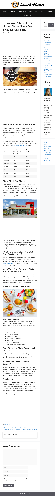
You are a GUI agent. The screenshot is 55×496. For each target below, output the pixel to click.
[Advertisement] (20, 45)
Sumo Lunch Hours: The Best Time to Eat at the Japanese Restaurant (20, 429)
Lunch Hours (12, 11)
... (18, 435)
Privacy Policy (27, 15)
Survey (30, 11)
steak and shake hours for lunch (11, 426)
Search (45, 22)
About (35, 11)
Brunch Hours (47, 146)
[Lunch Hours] (28, 5)
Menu (45, 156)
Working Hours (48, 161)
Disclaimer (49, 11)
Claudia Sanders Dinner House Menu (48, 70)
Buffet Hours (47, 148)
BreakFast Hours (22, 11)
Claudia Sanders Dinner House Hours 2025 (48, 76)
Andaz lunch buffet (8, 263)
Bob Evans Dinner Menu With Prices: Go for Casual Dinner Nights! (48, 56)
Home (4, 11)
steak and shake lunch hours (26, 426)
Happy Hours (47, 150)
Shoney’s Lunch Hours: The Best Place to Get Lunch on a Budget (19, 427)
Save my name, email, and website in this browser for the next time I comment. (20, 480)
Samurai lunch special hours (20, 145)
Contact (42, 11)
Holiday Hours (47, 152)
